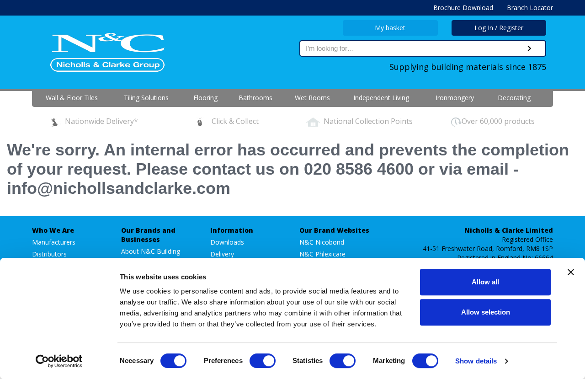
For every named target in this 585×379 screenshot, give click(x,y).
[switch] (263, 360)
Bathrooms (255, 97)
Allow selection (485, 312)
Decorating (514, 97)
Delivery (222, 254)
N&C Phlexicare (322, 254)
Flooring (205, 97)
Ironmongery (455, 97)
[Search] (529, 48)
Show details (476, 361)
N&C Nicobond (321, 242)
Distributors (49, 254)
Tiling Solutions (146, 97)
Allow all (485, 282)
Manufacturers (53, 242)
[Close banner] (571, 272)
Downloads (227, 242)
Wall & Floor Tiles (72, 97)
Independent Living (381, 97)
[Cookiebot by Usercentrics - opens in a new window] (59, 361)
